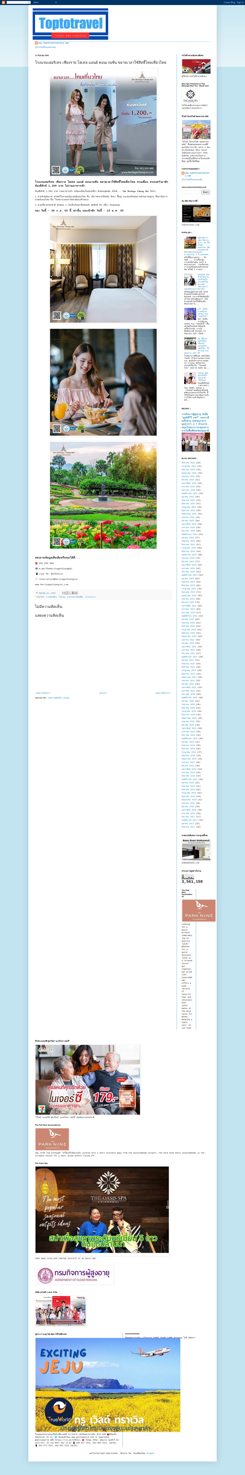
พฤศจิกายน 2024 (189, 534)
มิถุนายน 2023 (188, 592)
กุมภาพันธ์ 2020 (189, 728)
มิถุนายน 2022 (188, 633)
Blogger (150, 1453)
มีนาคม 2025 (188, 521)
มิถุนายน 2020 (188, 715)
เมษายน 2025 (188, 517)
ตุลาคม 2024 (188, 538)
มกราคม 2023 (188, 609)
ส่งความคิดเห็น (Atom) (59, 698)
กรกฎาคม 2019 (189, 752)
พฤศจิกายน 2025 (189, 493)
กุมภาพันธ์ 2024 (189, 565)
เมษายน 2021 (188, 680)
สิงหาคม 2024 (188, 544)
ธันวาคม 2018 (188, 776)
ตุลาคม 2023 (188, 579)
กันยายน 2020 (188, 704)
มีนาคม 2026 (188, 480)
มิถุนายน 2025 (188, 510)
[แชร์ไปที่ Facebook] (73, 593)
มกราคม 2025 (188, 527)
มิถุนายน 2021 (188, 674)
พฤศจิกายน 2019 (189, 738)
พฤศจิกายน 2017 (189, 820)
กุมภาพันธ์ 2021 (189, 687)
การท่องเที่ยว (51, 597)
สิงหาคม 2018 (188, 789)
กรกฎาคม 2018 (189, 793)
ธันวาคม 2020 (188, 694)
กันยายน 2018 (188, 786)
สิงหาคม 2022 (188, 626)
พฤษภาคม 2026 (189, 473)
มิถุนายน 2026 (188, 470)
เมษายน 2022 (188, 640)
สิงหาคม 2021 (188, 667)
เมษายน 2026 (188, 476)
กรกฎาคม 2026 (189, 466)
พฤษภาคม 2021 (189, 677)
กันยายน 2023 (188, 582)
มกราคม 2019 (188, 772)
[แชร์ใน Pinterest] (76, 593)
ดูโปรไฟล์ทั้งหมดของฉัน (45, 47)
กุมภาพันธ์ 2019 (189, 769)
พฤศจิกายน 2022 (189, 616)
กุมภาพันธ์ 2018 (189, 810)
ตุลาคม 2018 (188, 783)
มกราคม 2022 (188, 650)
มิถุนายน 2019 (188, 755)
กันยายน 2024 (188, 541)
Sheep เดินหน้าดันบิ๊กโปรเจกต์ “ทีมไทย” (203, 377)
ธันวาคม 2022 (188, 613)
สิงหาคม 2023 (188, 585)
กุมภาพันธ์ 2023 (189, 606)
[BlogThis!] (66, 593)
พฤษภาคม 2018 (189, 800)
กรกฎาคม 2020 (189, 711)
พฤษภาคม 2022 (189, 636)
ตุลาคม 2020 (188, 701)
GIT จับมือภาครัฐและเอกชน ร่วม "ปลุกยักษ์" (203, 312)
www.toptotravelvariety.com (53, 43)
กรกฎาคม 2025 (189, 507)
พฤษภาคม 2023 (189, 596)
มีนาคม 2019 (188, 766)
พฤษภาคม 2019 (189, 759)
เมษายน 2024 (188, 558)
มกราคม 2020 (188, 732)
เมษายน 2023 (188, 599)
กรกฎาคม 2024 (189, 548)
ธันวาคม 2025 (188, 490)
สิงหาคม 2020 (188, 708)
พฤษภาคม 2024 (189, 555)
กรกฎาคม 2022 (189, 630)
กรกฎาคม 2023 (189, 589)
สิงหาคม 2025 (188, 504)
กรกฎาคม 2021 (189, 670)
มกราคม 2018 (188, 813)
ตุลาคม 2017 (188, 824)
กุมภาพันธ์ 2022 (189, 647)
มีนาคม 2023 (188, 602)
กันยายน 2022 (188, 623)
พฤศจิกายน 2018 (189, 779)
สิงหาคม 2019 (188, 749)
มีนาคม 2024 (188, 561)
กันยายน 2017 (188, 827)
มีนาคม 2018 (188, 807)
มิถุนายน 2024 (188, 551)
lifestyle (90, 597)
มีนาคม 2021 (188, 684)
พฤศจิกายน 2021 (189, 657)
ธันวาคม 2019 (188, 735)
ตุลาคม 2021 (188, 660)
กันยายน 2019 (188, 745)
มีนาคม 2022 (188, 643)
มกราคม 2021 (188, 691)
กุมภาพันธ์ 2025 (189, 524)
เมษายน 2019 (188, 762)
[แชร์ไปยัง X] (70, 593)
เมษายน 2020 (188, 721)
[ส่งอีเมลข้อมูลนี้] (63, 593)
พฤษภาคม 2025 (189, 514)
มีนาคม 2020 (188, 725)
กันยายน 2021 (188, 664)
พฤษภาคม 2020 (189, 718)
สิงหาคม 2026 (188, 463)
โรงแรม (62, 597)
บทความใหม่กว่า (43, 693)
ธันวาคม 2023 (188, 572)
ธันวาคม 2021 (188, 653)
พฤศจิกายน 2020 (189, 698)
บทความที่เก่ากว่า (163, 693)
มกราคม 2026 (188, 487)
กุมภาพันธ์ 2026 (189, 483)
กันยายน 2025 (188, 500)
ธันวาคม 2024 (188, 531)
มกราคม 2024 (188, 568)
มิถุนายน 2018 (188, 796)
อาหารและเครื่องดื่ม (75, 597)
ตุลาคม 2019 (188, 742)
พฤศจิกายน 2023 (189, 575)
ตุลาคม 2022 (188, 619)
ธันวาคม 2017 (188, 817)
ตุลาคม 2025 (188, 497)
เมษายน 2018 (188, 803)
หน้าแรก (103, 693)
